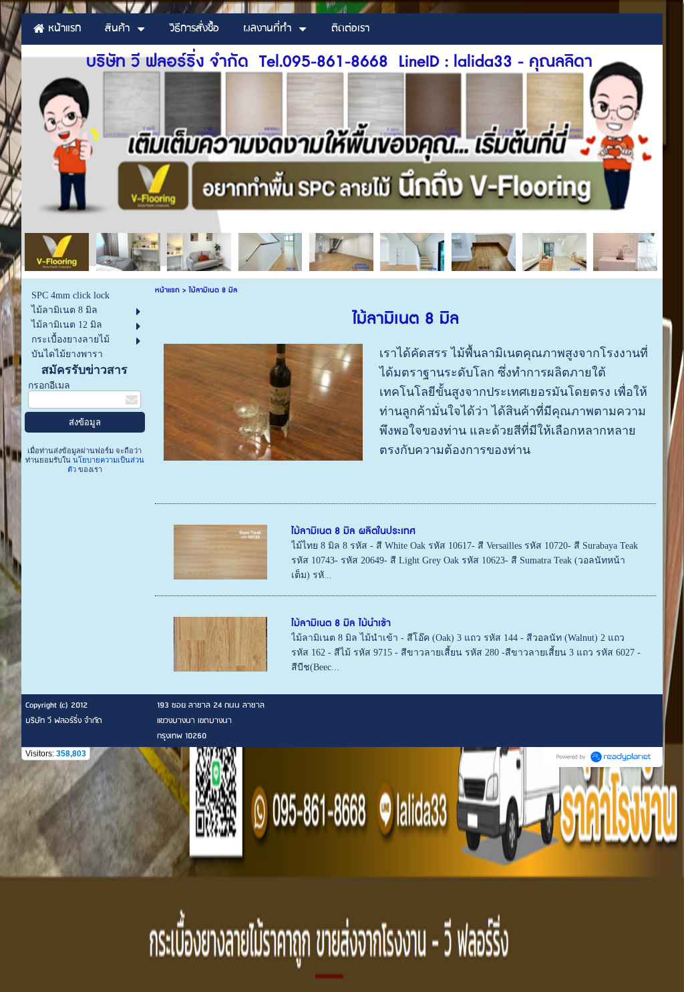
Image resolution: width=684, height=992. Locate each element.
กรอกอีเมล (49, 386)
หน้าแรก (167, 290)
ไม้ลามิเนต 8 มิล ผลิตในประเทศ (353, 531)
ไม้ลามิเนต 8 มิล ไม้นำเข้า (341, 623)
